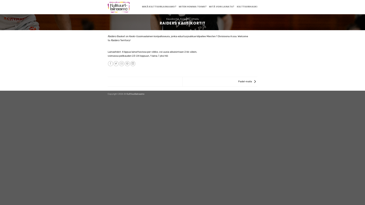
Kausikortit (172, 19)
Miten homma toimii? (192, 6)
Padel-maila (245, 81)
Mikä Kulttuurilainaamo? (159, 6)
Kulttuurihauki (247, 6)
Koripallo (185, 19)
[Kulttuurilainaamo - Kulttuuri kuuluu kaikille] (120, 7)
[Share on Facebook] (110, 63)
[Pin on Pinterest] (127, 63)
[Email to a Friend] (121, 63)
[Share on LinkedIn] (132, 63)
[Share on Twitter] (116, 63)
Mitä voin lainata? (221, 6)
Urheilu (195, 19)
